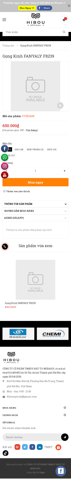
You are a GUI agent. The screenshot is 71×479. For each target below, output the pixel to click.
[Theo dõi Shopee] (58, 447)
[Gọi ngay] (5, 246)
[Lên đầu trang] (63, 468)
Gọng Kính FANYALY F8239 (20, 303)
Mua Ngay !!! (27, 8)
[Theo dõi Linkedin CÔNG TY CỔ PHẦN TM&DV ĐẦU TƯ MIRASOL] (40, 447)
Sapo (42, 472)
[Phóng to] (60, 105)
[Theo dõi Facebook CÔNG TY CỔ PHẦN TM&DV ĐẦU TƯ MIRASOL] (32, 447)
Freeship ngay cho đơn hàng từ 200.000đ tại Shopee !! (34, 2)
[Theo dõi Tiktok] (5, 453)
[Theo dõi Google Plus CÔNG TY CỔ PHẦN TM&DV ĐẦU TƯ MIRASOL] (17, 447)
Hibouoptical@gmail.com (22, 396)
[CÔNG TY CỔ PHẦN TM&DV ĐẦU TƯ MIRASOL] (11, 357)
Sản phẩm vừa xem (36, 245)
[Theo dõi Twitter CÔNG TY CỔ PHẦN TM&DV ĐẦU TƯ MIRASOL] (25, 447)
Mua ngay (35, 182)
